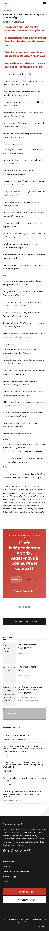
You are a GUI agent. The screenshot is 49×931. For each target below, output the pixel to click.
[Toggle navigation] (44, 3)
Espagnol (36, 926)
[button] (24, 621)
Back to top (44, 811)
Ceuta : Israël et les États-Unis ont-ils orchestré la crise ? (24, 779)
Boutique (7, 637)
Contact (6, 866)
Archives (8, 10)
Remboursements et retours (16, 871)
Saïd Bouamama (23, 653)
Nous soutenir (26, 892)
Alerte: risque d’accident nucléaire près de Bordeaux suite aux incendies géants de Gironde (22, 793)
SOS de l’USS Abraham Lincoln (16, 735)
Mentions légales (10, 876)
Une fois (34, 579)
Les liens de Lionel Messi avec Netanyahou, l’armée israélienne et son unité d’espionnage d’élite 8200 (23, 764)
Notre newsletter (26, 900)
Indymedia (7, 22)
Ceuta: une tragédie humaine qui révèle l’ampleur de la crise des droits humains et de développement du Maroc (23, 748)
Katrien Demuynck (24, 698)
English (43, 926)
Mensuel (17, 579)
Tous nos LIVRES (13, 714)
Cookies (7, 881)
